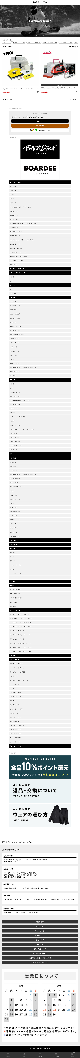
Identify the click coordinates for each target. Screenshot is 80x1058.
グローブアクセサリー (16, 594)
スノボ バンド (14, 676)
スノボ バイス (14, 713)
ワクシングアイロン (15, 738)
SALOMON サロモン (15, 330)
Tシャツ (12, 557)
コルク (12, 701)
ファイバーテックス (15, 734)
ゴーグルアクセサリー (16, 590)
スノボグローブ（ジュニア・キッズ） (20, 635)
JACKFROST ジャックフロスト (18, 256)
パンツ (12, 195)
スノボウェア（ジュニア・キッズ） (20, 614)
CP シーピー (13, 470)
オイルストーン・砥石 (16, 709)
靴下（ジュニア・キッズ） (17, 639)
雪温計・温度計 (14, 721)
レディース (13, 203)
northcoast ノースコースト (17, 417)
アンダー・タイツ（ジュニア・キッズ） (21, 618)
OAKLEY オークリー (15, 244)
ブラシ (12, 688)
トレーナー (13, 561)
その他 (12, 585)
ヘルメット (13, 458)
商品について (40, 944)
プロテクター (13, 540)
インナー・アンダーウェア (17, 273)
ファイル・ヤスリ (15, 705)
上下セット (13, 186)
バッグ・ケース (14, 544)
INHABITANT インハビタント (18, 252)
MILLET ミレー (14, 219)
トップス (12, 553)
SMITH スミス (14, 310)
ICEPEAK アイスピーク (16, 232)
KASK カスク (13, 507)
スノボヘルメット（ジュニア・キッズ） (21, 627)
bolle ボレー (13, 322)
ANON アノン (13, 355)
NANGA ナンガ (14, 211)
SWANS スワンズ (15, 314)
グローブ (12, 380)
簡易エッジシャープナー (17, 717)
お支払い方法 (40, 922)
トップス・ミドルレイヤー (17, 269)
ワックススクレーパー (16, 697)
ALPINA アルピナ (15, 343)
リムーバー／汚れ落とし (34, 42)
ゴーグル (12, 297)
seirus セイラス (14, 437)
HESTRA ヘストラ (15, 392)
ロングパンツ (14, 577)
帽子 (11, 454)
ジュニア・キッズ (15, 610)
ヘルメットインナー (15, 536)
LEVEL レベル (13, 433)
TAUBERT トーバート (16, 413)
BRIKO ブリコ (14, 528)
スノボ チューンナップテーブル (19, 680)
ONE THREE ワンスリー (16, 260)
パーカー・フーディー (16, 565)
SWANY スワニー (15, 409)
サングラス (13, 376)
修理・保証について (40, 949)
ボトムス (12, 569)
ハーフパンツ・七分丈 (16, 573)
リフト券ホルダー (15, 602)
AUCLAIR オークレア (16, 425)
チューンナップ (7, 42)
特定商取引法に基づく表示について (40, 958)
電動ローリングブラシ (19, 42)
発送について (40, 926)
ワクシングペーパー (15, 729)
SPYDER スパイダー (15, 236)
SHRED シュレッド (15, 363)
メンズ (12, 199)
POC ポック (13, 359)
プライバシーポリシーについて (40, 962)
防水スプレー (14, 606)
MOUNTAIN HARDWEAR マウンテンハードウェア (23, 223)
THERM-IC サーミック (16, 446)
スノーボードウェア (15, 182)
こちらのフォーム (19, 912)
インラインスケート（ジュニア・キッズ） (22, 651)
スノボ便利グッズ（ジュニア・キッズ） (21, 647)
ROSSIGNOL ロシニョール (17, 334)
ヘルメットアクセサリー (17, 598)
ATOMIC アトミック (15, 326)
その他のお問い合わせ (40, 953)
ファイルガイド (14, 684)
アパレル (12, 548)
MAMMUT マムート (15, 215)
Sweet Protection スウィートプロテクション (23, 240)
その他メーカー (14, 265)
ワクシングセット (15, 742)
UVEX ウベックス (15, 339)
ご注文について (40, 935)
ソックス (12, 285)
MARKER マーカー (15, 351)
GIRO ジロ (13, 302)
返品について (40, 940)
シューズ (12, 581)
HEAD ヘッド (13, 347)
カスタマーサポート (15, 746)
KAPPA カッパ (14, 227)
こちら (25, 875)
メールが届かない (40, 931)
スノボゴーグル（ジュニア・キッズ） (20, 622)
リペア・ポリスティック (17, 725)
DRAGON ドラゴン (15, 318)
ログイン (40, 121)
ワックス (12, 655)
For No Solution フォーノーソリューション (22, 429)
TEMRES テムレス (15, 441)
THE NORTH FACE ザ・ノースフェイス (20, 207)
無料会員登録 (40, 126)
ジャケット (13, 190)
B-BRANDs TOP (5, 842)
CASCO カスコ (14, 516)
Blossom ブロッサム (16, 248)
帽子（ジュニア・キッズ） (17, 631)
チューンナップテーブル (65, 42)
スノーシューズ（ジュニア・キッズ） (20, 643)
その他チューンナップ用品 (50, 42)
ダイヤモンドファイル (16, 692)
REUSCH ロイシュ (15, 396)
